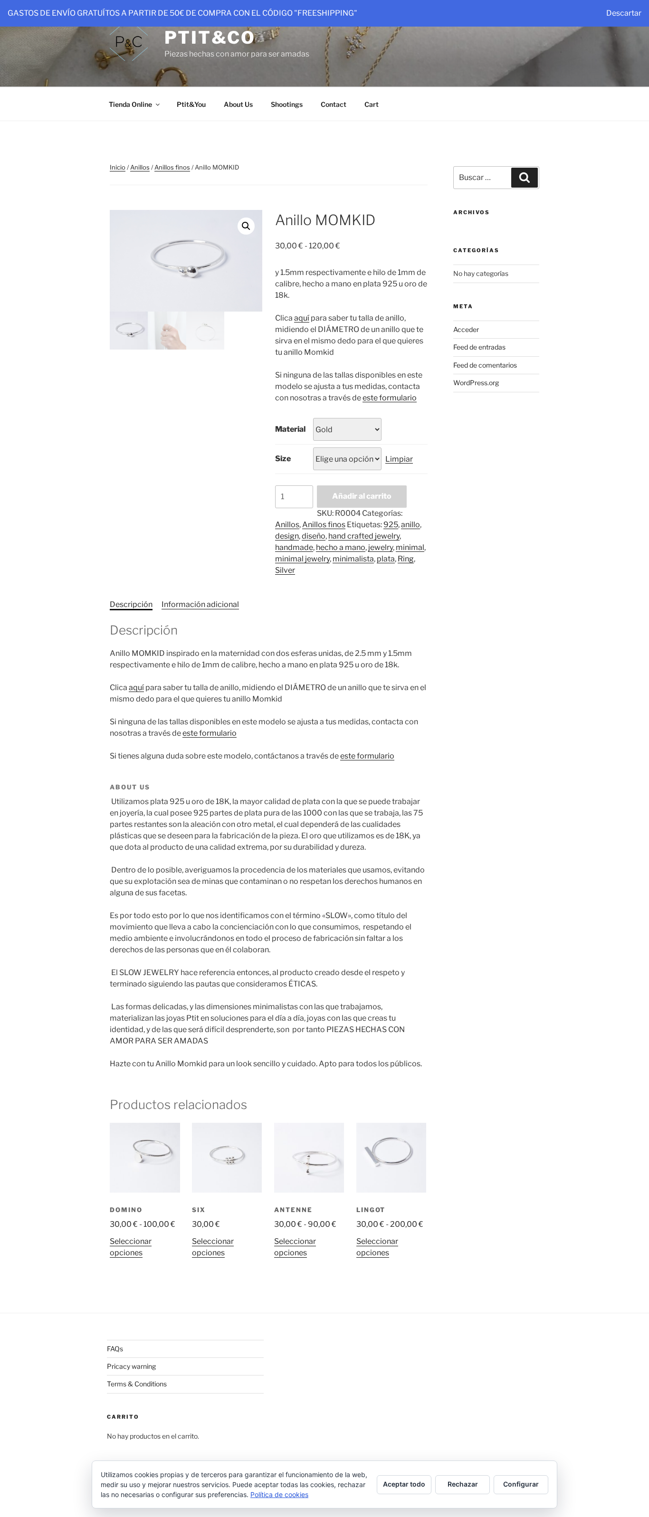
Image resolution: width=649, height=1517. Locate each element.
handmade (294, 547)
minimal (410, 547)
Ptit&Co (210, 37)
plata (386, 558)
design (287, 535)
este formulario (390, 397)
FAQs (115, 1349)
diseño (313, 535)
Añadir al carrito (361, 496)
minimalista (353, 558)
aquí (301, 317)
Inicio (117, 167)
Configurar (521, 1484)
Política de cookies (279, 1494)
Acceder (466, 329)
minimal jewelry (302, 558)
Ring (406, 558)
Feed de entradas (479, 347)
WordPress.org (476, 383)
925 (390, 524)
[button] (246, 226)
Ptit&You (191, 104)
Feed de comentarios (485, 365)
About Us (238, 104)
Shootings (287, 104)
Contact (333, 104)
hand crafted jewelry (364, 535)
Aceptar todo (404, 1484)
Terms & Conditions (137, 1384)
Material (290, 429)
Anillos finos (172, 167)
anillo (410, 524)
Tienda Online (130, 104)
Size (283, 458)
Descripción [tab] (131, 604)
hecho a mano (340, 547)
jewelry (380, 547)
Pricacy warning (131, 1366)
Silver (285, 570)
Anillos (140, 167)
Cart (371, 104)
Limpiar (399, 459)
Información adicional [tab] (200, 604)
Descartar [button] (623, 13)
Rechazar (463, 1484)
